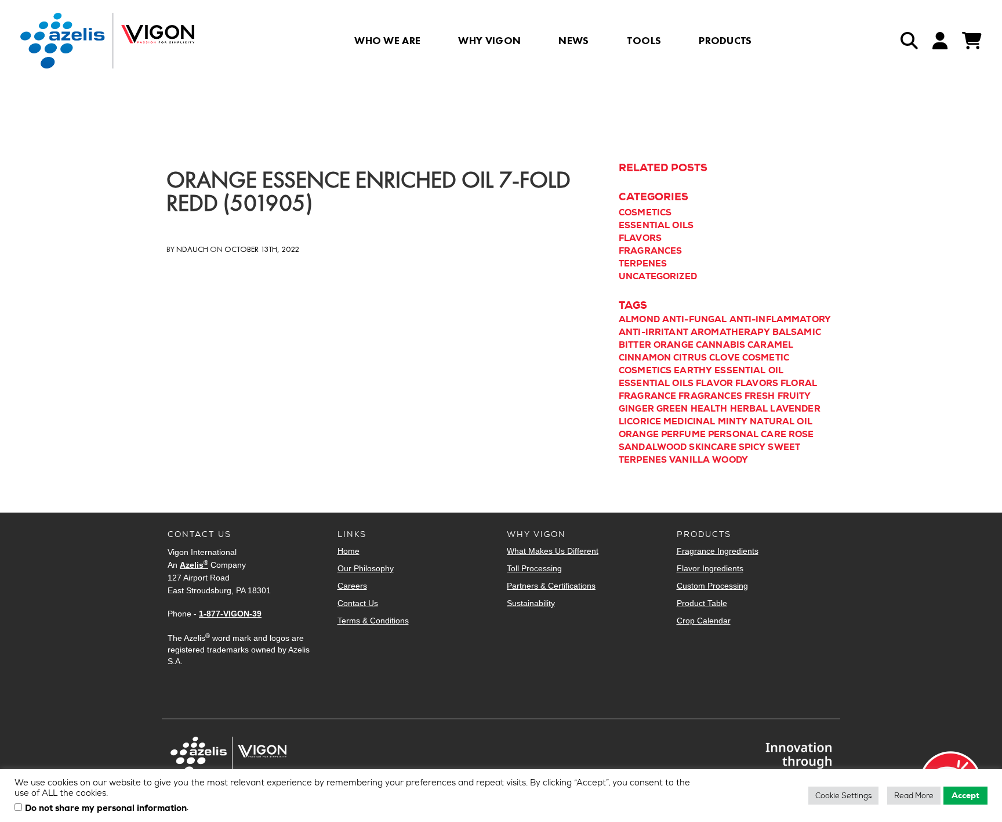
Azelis (194, 564)
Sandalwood (653, 447)
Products (725, 40)
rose (801, 434)
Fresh (760, 396)
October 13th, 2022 (261, 249)
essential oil (748, 370)
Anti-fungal (694, 319)
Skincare (712, 447)
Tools (644, 40)
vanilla (689, 460)
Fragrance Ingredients (717, 551)
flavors (756, 383)
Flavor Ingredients (710, 568)
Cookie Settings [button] (843, 796)
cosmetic (765, 357)
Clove (724, 357)
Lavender (795, 408)
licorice (640, 421)
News (573, 40)
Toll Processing (534, 568)
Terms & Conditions (373, 620)
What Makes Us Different (552, 551)
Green (672, 408)
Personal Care (747, 434)
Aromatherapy (730, 332)
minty (733, 421)
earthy (693, 370)
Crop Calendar (704, 620)
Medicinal (689, 421)
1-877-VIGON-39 (230, 613)
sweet (784, 447)
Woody (730, 460)
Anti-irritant (653, 332)
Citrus (690, 357)
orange (639, 434)
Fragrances (650, 251)
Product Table (702, 603)
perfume (683, 434)
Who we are (387, 40)
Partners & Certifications (551, 585)
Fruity (794, 396)
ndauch (192, 249)
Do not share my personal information (106, 808)
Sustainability (531, 603)
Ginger (636, 408)
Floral (798, 383)
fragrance (647, 396)
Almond (639, 319)
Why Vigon (489, 40)
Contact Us (357, 603)
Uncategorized (658, 276)
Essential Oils (656, 225)
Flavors (640, 238)
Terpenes (643, 263)
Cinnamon (645, 357)
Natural (772, 421)
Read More (914, 796)
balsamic (796, 332)
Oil (804, 421)
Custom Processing (712, 585)
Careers (352, 585)
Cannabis (720, 345)
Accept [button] (965, 795)
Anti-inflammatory (780, 319)
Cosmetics (645, 212)
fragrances (710, 396)
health (709, 408)
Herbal (749, 408)
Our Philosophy (365, 568)
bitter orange (656, 345)
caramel (770, 345)
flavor (714, 383)
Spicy (752, 447)
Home (348, 551)
